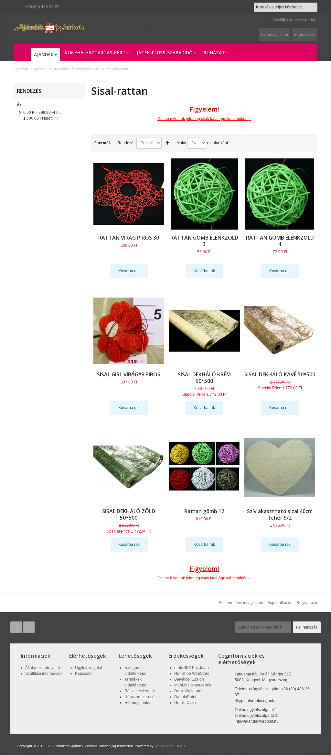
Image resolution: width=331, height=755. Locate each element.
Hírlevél (224, 627)
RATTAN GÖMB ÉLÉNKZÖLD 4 (280, 241)
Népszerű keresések (142, 697)
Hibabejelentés (137, 702)
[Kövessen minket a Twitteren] (16, 627)
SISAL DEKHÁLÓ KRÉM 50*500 (204, 377)
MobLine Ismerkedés (192, 685)
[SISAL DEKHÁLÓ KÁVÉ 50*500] (279, 330)
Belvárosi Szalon (189, 679)
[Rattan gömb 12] (204, 467)
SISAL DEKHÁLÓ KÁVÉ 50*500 (279, 374)
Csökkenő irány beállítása (167, 143)
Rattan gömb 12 (204, 511)
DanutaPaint (185, 697)
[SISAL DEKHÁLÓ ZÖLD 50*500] (129, 467)
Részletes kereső (139, 691)
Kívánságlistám (274, 34)
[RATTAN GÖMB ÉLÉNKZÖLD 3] (204, 194)
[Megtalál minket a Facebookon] (29, 627)
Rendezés (126, 143)
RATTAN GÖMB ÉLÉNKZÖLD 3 (204, 241)
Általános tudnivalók (43, 667)
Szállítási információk (43, 673)
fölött (37, 118)
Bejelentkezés (279, 602)
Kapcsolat (83, 673)
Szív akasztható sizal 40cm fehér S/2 (280, 514)
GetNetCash (185, 702)
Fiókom (225, 602)
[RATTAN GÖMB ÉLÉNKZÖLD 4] (279, 194)
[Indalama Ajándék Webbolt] (49, 27)
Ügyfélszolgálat (88, 667)
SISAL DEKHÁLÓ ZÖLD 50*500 (128, 514)
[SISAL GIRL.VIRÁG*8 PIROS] (129, 330)
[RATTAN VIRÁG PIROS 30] (129, 194)
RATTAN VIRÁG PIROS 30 (128, 237)
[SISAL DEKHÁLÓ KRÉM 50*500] (204, 330)
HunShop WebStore (191, 673)
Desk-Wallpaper (188, 691)
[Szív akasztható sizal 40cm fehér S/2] (279, 467)
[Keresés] (312, 7)
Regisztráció (304, 34)
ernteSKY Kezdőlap (191, 667)
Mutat (181, 143)
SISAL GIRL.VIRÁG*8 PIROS (128, 374)
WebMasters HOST (170, 746)
